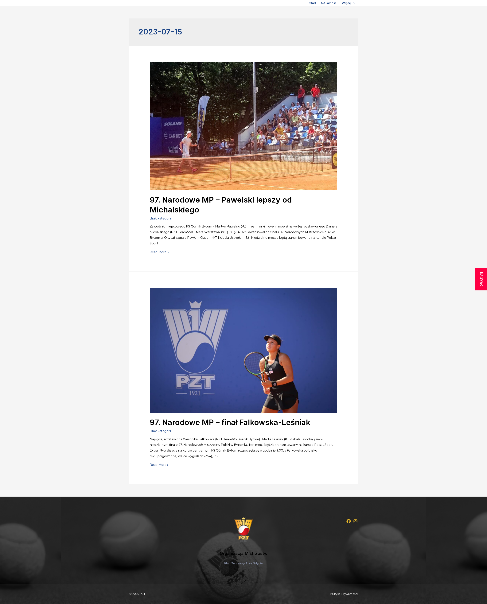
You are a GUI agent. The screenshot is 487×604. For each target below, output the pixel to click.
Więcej (347, 3)
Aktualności (329, 3)
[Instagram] (355, 521)
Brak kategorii (160, 218)
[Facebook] (348, 521)
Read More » (159, 252)
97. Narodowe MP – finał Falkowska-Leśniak (230, 422)
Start (312, 3)
